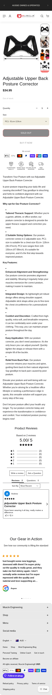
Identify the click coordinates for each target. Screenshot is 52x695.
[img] (9, 499)
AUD (22, 640)
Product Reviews (26, 428)
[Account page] (10, 16)
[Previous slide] (4, 5)
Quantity (6, 108)
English (6, 640)
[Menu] (4, 16)
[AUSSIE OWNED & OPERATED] (26, 5)
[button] (26, 451)
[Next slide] (47, 5)
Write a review (17, 473)
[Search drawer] (42, 16)
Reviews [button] (16, 480)
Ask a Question (34, 473)
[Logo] (26, 16)
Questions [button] (31, 480)
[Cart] (47, 16)
